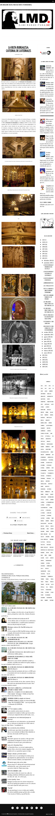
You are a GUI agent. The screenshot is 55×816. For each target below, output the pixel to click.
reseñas (42, 552)
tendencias (50, 576)
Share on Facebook (13, 517)
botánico (43, 417)
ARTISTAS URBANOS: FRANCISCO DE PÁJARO (49, 297)
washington (49, 597)
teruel (47, 579)
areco (48, 399)
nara (48, 528)
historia (49, 489)
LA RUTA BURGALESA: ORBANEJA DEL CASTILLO (49, 267)
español (42, 462)
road (42, 555)
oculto (42, 536)
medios (52, 520)
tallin (48, 573)
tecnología (43, 576)
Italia (42, 499)
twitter (47, 584)
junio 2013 (46, 341)
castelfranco (49, 425)
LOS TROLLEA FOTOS (49, 286)
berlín (42, 412)
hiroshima (43, 489)
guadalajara (43, 483)
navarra (42, 531)
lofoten (42, 518)
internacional (51, 497)
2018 (43, 247)
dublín (42, 454)
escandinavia (44, 459)
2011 (43, 357)
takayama (43, 573)
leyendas (48, 504)
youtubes (52, 600)
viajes (25, 525)
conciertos (48, 438)
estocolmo (49, 465)
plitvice (43, 542)
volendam (43, 597)
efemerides (43, 457)
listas (42, 510)
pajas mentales (44, 539)
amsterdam (43, 393)
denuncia (48, 446)
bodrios (46, 414)
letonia (42, 504)
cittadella (47, 436)
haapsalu (50, 483)
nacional (43, 528)
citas (42, 436)
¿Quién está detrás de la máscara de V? (18, 618)
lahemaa (52, 499)
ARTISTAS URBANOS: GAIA (14, 771)
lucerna (48, 518)
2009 (43, 362)
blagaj (51, 412)
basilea (49, 409)
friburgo (43, 478)
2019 (43, 244)
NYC (50, 534)
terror (42, 579)
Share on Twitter (26, 517)
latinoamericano (50, 502)
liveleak (43, 515)
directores (48, 449)
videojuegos (48, 589)
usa (47, 587)
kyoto (47, 499)
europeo (48, 467)
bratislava (49, 417)
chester (48, 428)
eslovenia (51, 459)
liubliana (49, 512)
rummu (50, 555)
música (47, 526)
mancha (42, 520)
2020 (43, 242)
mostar (42, 526)
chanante (43, 428)
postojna (49, 544)
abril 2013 (46, 346)
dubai (52, 452)
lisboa (50, 507)
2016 (43, 251)
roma (46, 555)
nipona (52, 531)
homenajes (47, 491)
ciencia (49, 430)
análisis (49, 393)
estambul (43, 465)
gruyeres (48, 481)
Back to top (49, 814)
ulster (52, 584)
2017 (43, 249)
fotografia (20, 525)
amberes (51, 391)
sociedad (43, 565)
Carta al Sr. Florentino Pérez (15, 745)
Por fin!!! (10, 736)
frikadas (49, 478)
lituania (43, 512)
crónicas (43, 444)
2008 (43, 364)
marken (47, 520)
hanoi (42, 486)
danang (42, 446)
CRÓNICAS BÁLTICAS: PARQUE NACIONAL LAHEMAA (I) (15, 577)
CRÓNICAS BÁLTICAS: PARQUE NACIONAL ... (7, 555)
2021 (43, 240)
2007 (43, 366)
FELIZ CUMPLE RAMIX (45, 202)
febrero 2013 (47, 350)
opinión (47, 536)
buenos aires (44, 422)
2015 (43, 253)
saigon (42, 557)
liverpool (49, 515)
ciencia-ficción (44, 433)
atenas (42, 406)
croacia (48, 441)
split (42, 568)
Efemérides (49, 169)
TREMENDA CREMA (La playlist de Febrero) (19, 698)
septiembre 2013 (48, 334)
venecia (51, 587)
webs (42, 600)
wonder (46, 600)
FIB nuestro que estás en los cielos (17, 762)
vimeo (42, 595)
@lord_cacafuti (44, 374)
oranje (52, 536)
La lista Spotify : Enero (14, 779)
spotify (47, 568)
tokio (42, 581)
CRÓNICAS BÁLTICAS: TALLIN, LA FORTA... (30, 555)
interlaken (43, 497)
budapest (48, 420)
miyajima (50, 523)
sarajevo (52, 557)
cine (51, 433)
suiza (49, 571)
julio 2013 (46, 339)
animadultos (50, 396)
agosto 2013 (47, 337)
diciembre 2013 (48, 260)
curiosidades (50, 444)
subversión (43, 571)
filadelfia (43, 473)
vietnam (47, 592)
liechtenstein (44, 507)
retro (47, 552)
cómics (42, 438)
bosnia (51, 414)
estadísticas (49, 462)
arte (42, 404)
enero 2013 (47, 353)
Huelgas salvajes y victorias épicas (17, 754)
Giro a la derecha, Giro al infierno (16, 728)
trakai (46, 581)
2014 (43, 256)
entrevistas (50, 457)
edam (53, 454)
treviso (52, 581)
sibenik (42, 563)
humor (42, 494)
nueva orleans (44, 534)
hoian (42, 491)
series (42, 560)
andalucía (43, 396)
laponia (42, 502)
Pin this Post (20, 520)
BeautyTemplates (13, 814)
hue (52, 491)
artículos (47, 404)
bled (42, 414)
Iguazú (51, 494)
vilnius (52, 592)
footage (42, 475)
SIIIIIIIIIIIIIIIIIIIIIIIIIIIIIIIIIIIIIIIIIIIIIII (47, 116)
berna (47, 412)
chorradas (43, 430)
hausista (47, 486)
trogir (42, 584)
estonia (42, 467)
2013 (43, 258)
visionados (47, 595)
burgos (15, 525)
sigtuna (48, 563)
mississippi (43, 523)
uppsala (42, 587)
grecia (42, 481)
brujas (42, 420)
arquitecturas (50, 401)
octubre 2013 (47, 332)
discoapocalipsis (45, 452)
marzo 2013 (47, 348)
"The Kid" (10, 788)
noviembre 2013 (48, 263)
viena (42, 592)
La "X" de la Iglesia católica (15, 709)
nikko (47, 531)
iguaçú (46, 494)
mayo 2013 (47, 344)
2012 (43, 355)
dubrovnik (48, 454)
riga (52, 552)
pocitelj (49, 542)
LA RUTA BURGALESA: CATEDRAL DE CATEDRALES (49, 273)
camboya (42, 425)
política (43, 544)
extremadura (43, 470)
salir (47, 557)
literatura (48, 510)
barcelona (43, 409)
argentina (43, 401)
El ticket (48, 152)
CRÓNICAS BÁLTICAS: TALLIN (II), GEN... (18, 555)
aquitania (43, 399)
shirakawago (48, 560)
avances (47, 406)
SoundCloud (49, 565)
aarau (46, 391)
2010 (43, 360)
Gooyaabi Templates (29, 814)
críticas (43, 441)
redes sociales (44, 547)
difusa (42, 449)
